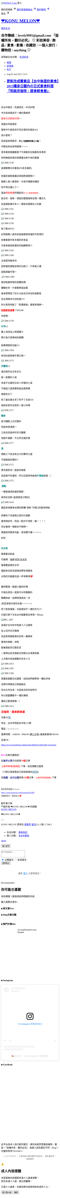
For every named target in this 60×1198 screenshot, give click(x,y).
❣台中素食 (23, 836)
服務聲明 (30, 1159)
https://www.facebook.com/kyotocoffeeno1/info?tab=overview (28, 745)
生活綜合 (24, 57)
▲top (3, 840)
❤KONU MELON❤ (20, 20)
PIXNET (13, 1156)
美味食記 (22, 832)
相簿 (9, 62)
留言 (34, 824)
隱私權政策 (49, 1156)
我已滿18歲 (6, 1192)
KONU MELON (8, 809)
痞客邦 (27, 824)
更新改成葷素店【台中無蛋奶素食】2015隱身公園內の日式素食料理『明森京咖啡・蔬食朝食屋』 (33, 86)
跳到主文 (5, 28)
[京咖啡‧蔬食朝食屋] (1, 749)
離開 (16, 1192)
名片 (9, 69)
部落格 (10, 66)
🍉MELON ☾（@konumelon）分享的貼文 (30, 1056)
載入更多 (5, 846)
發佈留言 (5, 863)
